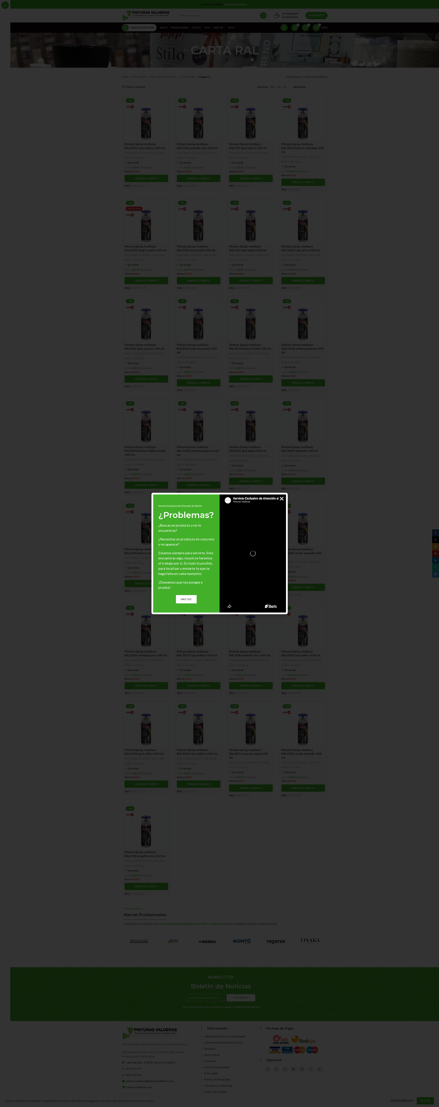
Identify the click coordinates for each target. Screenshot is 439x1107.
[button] (281, 498)
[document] (219, 553)
